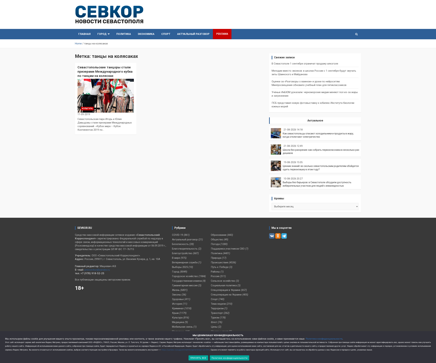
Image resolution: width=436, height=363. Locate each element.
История (177, 303)
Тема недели (218, 303)
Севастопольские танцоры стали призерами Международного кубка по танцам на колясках (105, 71)
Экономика (146, 34)
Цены (214, 326)
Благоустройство (182, 253)
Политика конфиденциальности (324, 338)
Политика (123, 34)
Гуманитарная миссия (185, 285)
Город (102, 34)
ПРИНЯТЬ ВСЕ (198, 358)
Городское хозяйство (185, 276)
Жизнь (176, 290)
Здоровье (178, 299)
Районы (215, 271)
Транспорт (217, 313)
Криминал (178, 308)
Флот (214, 322)
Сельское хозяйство (223, 280)
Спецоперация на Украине (226, 294)
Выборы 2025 (180, 267)
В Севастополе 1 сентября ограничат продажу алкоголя (305, 63)
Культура (87, 108)
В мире (176, 257)
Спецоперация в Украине (225, 290)
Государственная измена (187, 280)
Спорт (165, 34)
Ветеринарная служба (185, 262)
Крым (175, 313)
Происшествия (219, 262)
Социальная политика (224, 285)
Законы (176, 294)
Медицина (178, 322)
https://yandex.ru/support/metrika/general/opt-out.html (185, 350)
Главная (84, 34)
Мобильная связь (182, 326)
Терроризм (217, 308)
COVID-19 (177, 234)
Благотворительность (185, 248)
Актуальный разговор (193, 34)
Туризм (215, 317)
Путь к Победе (220, 267)
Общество (217, 239)
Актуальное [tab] (315, 120)
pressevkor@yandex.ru (97, 269)
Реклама (222, 33)
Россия (215, 276)
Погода (215, 244)
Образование (219, 234)
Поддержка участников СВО (228, 248)
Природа (216, 257)
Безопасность (180, 244)
